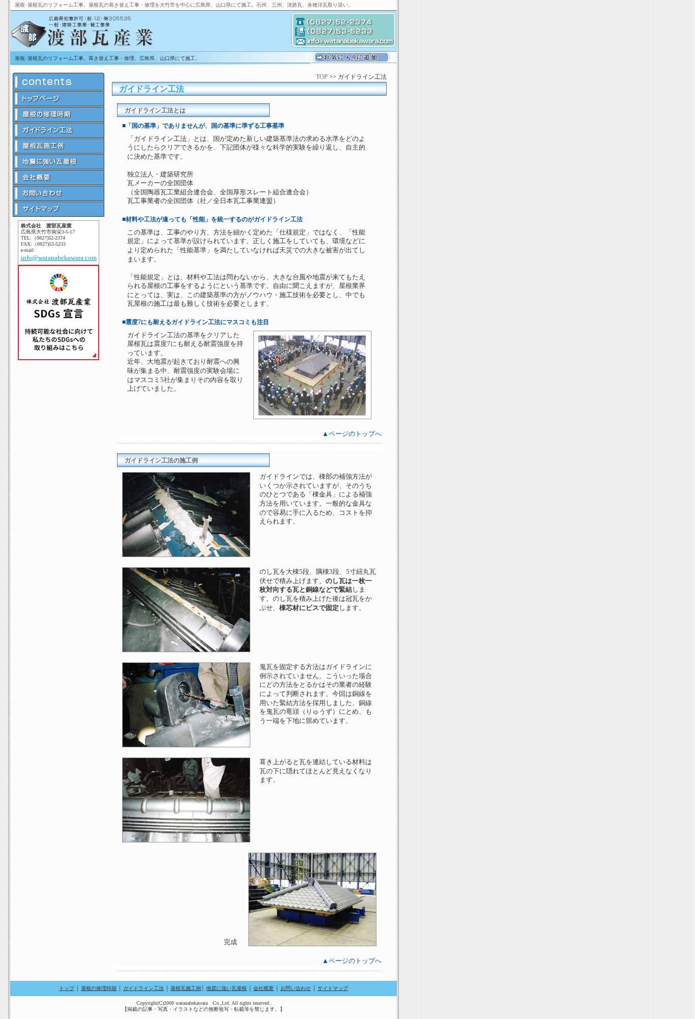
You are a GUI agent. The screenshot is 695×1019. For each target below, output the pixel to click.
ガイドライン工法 (143, 988)
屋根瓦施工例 (185, 988)
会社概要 (263, 988)
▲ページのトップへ (352, 434)
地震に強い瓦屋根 (226, 988)
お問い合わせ (295, 988)
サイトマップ (332, 988)
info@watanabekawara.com (59, 257)
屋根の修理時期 (99, 988)
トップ (66, 988)
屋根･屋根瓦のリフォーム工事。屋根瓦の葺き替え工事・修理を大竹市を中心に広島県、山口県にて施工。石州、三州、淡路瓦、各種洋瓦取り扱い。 (184, 5)
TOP (322, 76)
